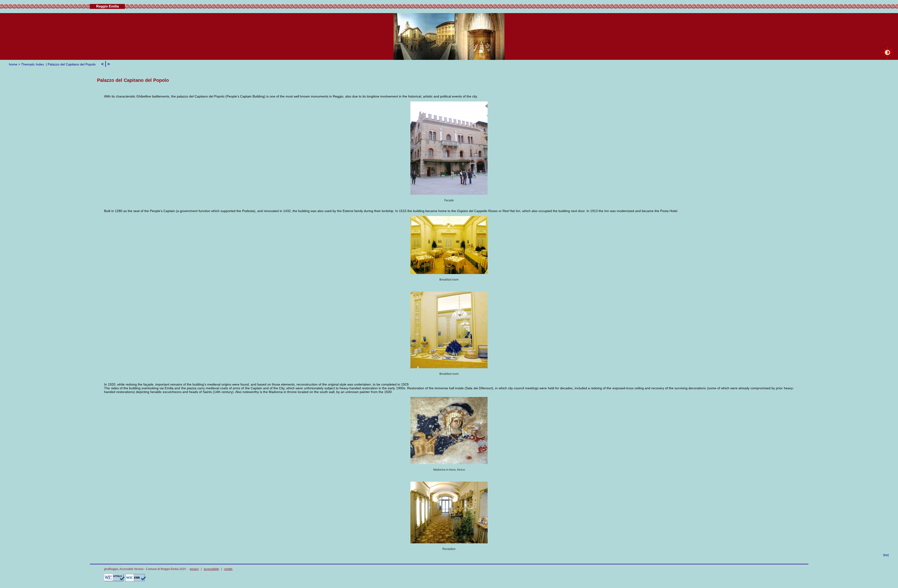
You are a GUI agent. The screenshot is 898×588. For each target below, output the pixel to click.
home (13, 64)
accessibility (211, 569)
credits (228, 569)
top (886, 555)
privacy (194, 569)
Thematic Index (32, 64)
